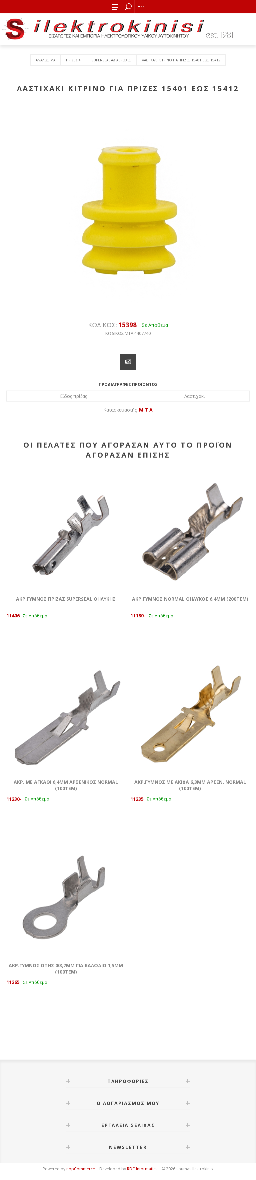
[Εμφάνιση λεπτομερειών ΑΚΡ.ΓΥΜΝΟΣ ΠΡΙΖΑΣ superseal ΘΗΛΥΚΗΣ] (66, 529)
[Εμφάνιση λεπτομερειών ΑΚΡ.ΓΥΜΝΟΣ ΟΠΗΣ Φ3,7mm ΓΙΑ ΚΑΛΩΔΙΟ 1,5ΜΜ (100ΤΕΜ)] (66, 896)
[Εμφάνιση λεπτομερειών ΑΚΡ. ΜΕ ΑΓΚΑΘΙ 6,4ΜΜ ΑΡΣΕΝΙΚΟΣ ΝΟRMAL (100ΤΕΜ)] (66, 712)
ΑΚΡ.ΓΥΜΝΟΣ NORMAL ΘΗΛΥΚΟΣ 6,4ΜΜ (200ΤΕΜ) (190, 599)
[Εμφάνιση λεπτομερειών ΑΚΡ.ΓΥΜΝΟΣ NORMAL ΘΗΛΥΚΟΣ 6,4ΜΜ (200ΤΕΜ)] (190, 529)
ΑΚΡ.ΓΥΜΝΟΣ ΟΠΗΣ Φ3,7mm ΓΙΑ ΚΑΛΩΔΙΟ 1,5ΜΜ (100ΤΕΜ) (66, 968)
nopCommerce (80, 1169)
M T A (146, 410)
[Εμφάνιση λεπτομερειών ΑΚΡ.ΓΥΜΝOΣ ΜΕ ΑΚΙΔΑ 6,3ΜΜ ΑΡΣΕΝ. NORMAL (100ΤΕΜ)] (190, 712)
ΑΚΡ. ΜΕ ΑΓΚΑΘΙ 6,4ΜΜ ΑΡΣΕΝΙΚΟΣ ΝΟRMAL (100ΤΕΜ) (66, 785)
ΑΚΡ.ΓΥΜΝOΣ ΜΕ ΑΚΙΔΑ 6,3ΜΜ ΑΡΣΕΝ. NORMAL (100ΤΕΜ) (190, 785)
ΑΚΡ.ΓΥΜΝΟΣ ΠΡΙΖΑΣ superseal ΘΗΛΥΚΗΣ (66, 599)
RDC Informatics (142, 1169)
